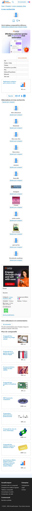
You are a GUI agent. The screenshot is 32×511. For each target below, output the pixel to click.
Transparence (25, 485)
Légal (23, 487)
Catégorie (5, 297)
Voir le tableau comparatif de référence (13, 25)
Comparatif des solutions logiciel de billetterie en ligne (9, 446)
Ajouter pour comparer (8, 102)
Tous (2, 6)
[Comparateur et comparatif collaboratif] (6, 2)
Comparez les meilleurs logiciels (10, 487)
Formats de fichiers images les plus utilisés (8, 368)
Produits (8, 6)
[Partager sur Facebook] (19, 96)
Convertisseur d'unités (7, 492)
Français (29, 2)
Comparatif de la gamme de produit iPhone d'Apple (8, 353)
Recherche (13, 2)
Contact (24, 489)
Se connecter (22, 2)
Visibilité (5, 301)
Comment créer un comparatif (9, 485)
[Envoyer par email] (16, 96)
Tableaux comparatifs (7, 489)
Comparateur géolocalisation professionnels (7, 415)
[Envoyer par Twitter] (22, 96)
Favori (13, 21)
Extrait (5, 288)
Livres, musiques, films (19, 6)
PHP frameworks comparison (8, 398)
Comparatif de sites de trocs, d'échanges (9, 429)
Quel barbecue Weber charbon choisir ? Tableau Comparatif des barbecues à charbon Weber (9, 462)
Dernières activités (6, 500)
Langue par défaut (22, 297)
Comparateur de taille (7, 494)
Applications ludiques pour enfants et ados (14, 27)
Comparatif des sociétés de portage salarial (9, 337)
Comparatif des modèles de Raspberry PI (9, 384)
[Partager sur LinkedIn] (24, 96)
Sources (5, 292)
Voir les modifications (8, 315)
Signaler (10, 96)
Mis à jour (6, 303)
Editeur (19, 301)
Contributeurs (7, 306)
